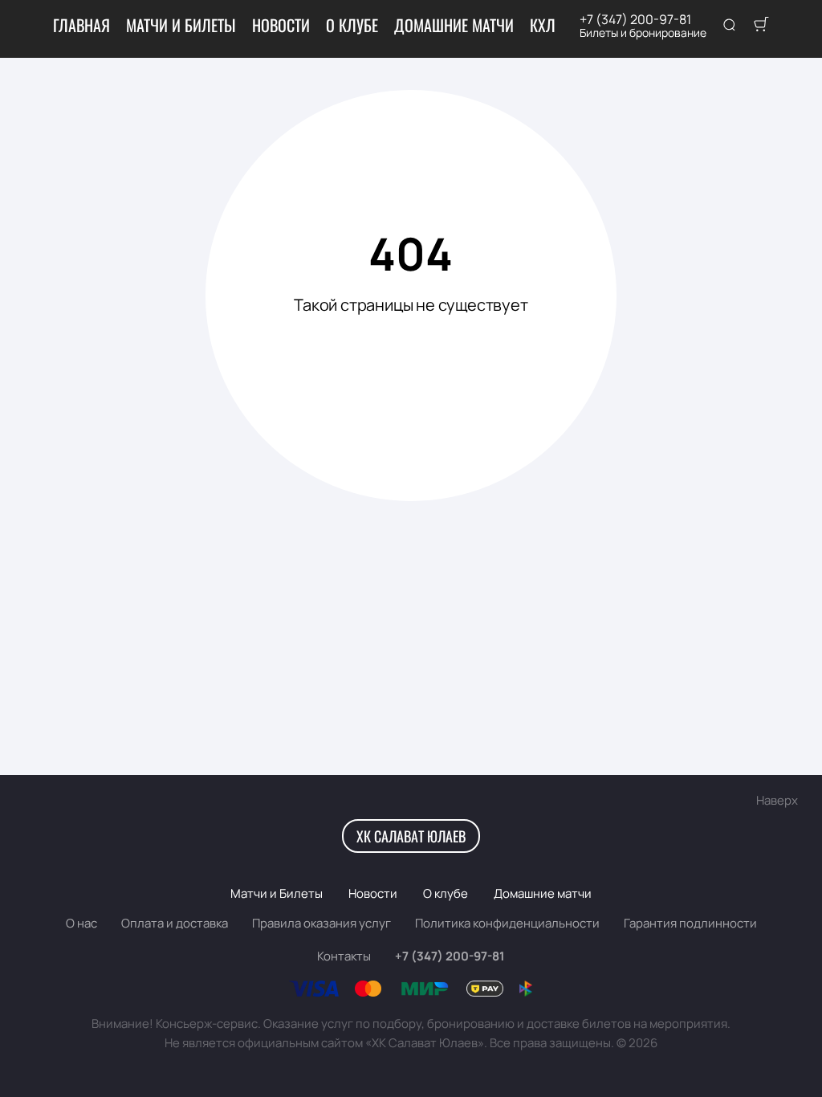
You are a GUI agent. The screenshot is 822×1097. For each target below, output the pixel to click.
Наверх (777, 800)
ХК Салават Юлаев (411, 836)
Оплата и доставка (174, 923)
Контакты (344, 956)
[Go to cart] (761, 26)
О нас (81, 923)
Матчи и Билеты (181, 25)
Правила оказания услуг (321, 923)
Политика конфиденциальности (507, 923)
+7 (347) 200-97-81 (635, 19)
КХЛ (542, 25)
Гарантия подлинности (690, 923)
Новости (281, 25)
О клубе (352, 25)
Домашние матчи (454, 25)
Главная (81, 25)
